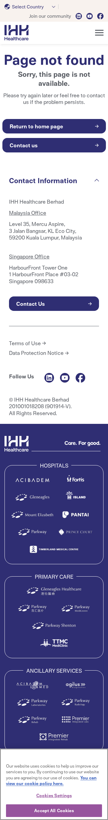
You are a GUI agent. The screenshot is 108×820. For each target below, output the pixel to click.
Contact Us (30, 303)
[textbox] (25, 7)
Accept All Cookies (54, 810)
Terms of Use (25, 343)
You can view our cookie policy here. (51, 780)
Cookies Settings (54, 795)
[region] (54, 784)
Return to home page (36, 126)
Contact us (24, 145)
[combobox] (31, 6)
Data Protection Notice (36, 352)
